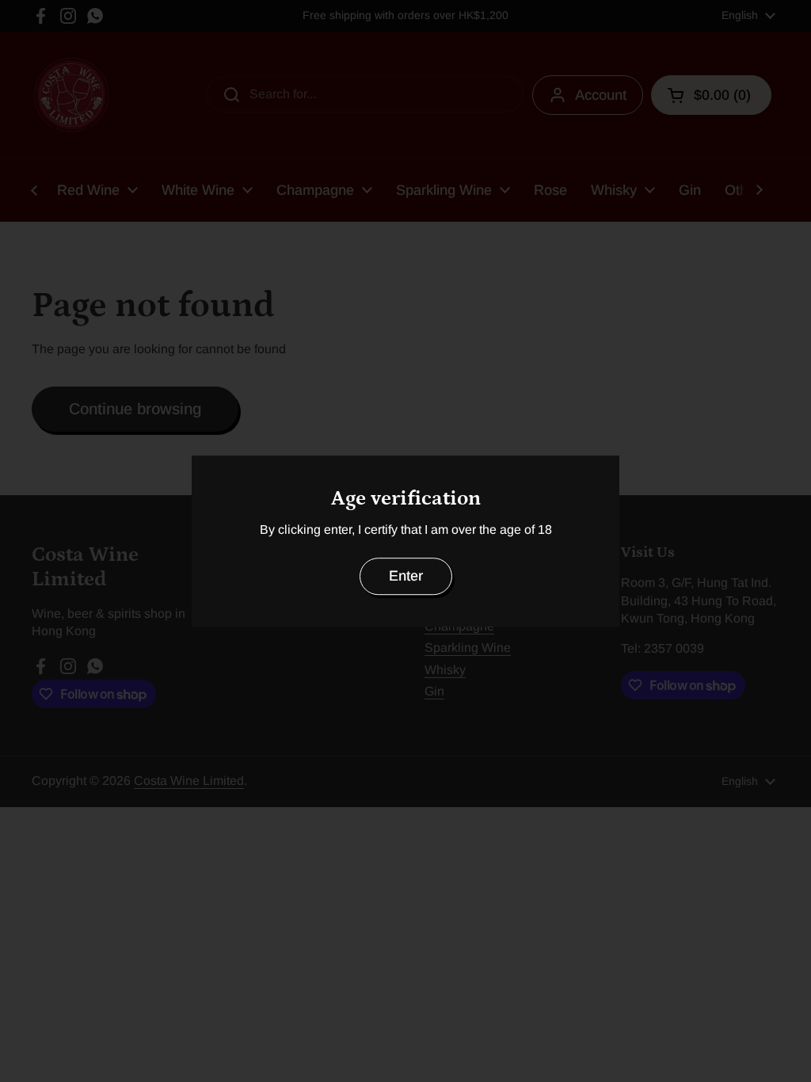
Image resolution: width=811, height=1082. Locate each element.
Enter (406, 576)
